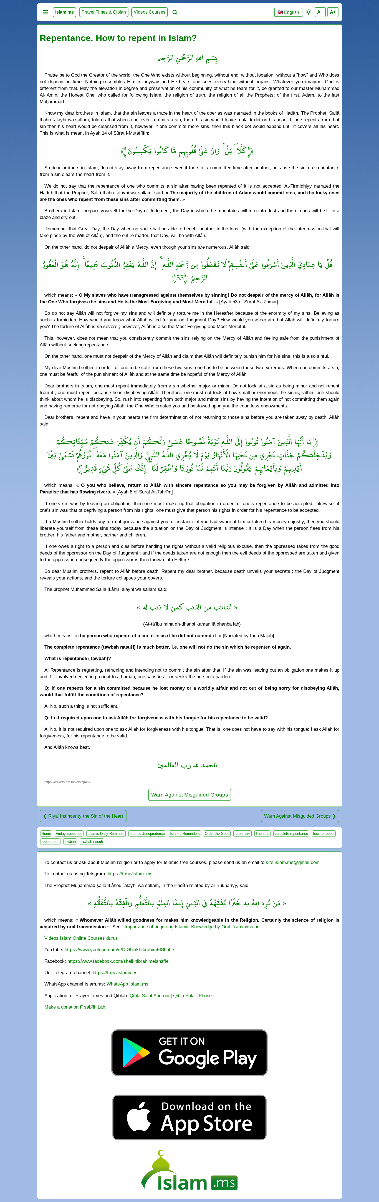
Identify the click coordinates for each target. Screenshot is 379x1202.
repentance (50, 842)
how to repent (324, 833)
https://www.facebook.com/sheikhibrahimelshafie (117, 961)
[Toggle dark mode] (308, 12)
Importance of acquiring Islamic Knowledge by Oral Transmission (192, 926)
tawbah (70, 842)
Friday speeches (69, 833)
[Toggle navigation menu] (45, 12)
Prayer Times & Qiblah (104, 12)
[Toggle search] (175, 12)
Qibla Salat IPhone (192, 995)
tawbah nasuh (92, 842)
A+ (333, 12)
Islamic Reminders (185, 833)
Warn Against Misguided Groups (189, 795)
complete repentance (291, 833)
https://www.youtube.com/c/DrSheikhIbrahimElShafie (119, 949)
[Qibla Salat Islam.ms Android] (189, 1089)
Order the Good (217, 833)
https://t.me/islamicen (115, 972)
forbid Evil (242, 833)
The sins (262, 833)
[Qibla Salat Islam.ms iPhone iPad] (189, 1142)
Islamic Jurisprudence (147, 833)
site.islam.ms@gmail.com (293, 862)
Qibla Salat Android (149, 995)
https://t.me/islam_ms (130, 873)
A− (320, 12)
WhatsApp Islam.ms (127, 984)
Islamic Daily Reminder (106, 833)
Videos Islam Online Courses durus (81, 938)
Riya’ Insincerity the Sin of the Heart (85, 816)
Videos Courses (149, 12)
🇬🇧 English (288, 12)
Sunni (46, 833)
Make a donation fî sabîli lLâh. (75, 1007)
